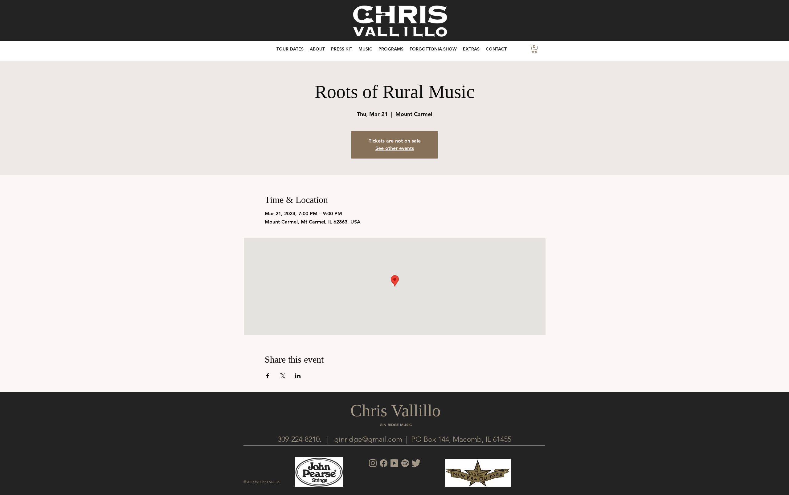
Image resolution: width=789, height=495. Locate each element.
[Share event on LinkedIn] (298, 375)
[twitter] (416, 463)
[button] (471, 49)
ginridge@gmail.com (368, 439)
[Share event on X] (283, 375)
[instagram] (373, 463)
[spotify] (405, 463)
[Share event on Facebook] (268, 375)
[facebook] (383, 463)
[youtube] (394, 463)
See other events (394, 148)
